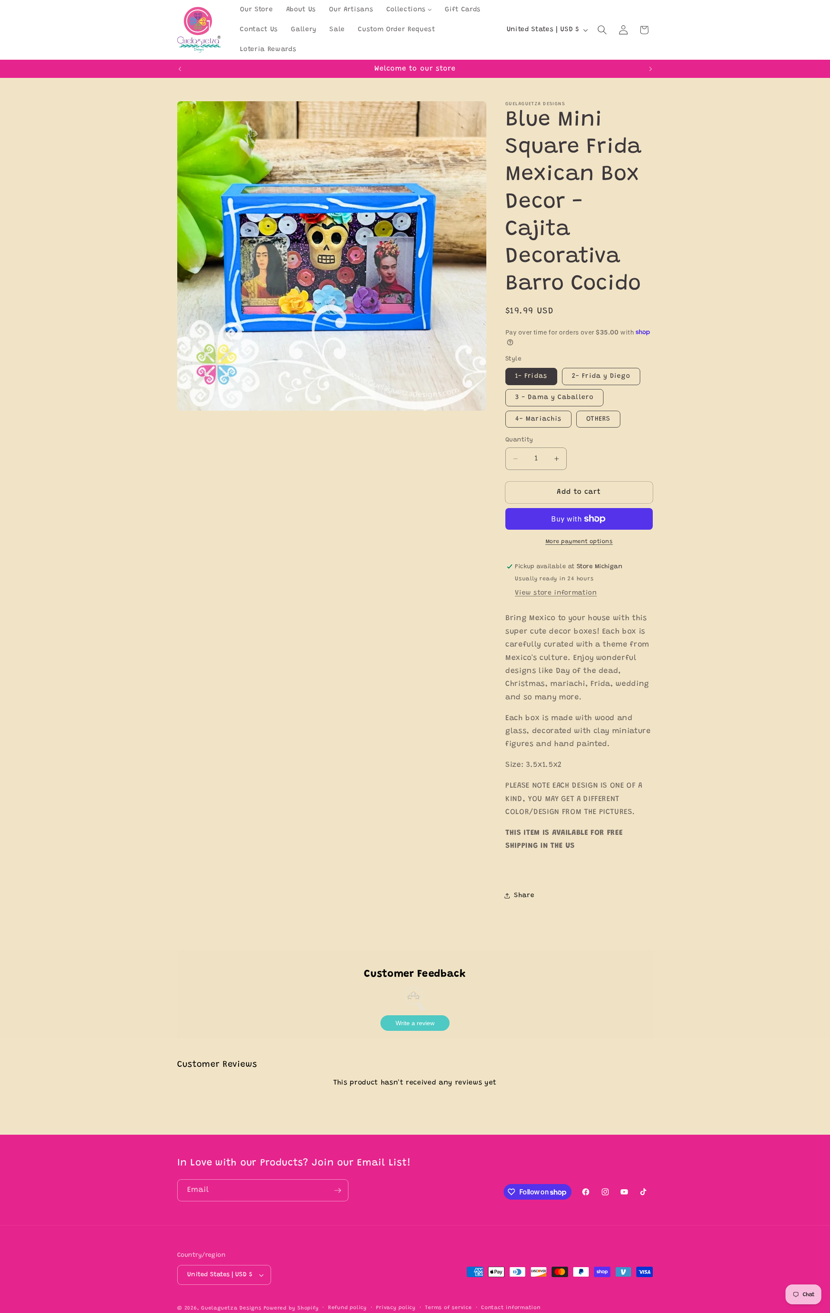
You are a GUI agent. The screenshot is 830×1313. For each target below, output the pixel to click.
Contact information (511, 1307)
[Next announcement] (650, 69)
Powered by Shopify (291, 1308)
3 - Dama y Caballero (554, 397)
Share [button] (524, 895)
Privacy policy (396, 1307)
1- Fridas (531, 376)
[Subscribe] (337, 1190)
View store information (556, 593)
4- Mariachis (538, 418)
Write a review (415, 1023)
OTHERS (598, 418)
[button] (602, 29)
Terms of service (448, 1307)
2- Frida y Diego (601, 376)
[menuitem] (256, 10)
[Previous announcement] (179, 69)
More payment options (579, 541)
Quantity (519, 440)
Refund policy (347, 1307)
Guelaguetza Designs (231, 1308)
